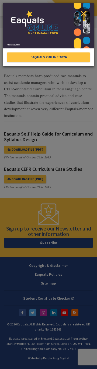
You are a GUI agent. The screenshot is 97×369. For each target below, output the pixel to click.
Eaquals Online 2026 (48, 57)
